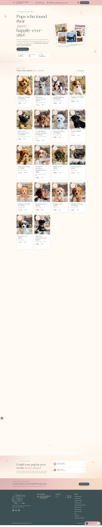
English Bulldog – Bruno (77, 400)
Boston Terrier (23, 304)
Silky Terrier (22, 367)
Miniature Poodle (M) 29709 (24, 98)
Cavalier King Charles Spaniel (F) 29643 (41, 133)
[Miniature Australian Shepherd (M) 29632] (78, 224)
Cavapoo (56, 274)
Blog (75, 513)
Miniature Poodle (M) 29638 (77, 205)
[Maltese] (60, 355)
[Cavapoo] (60, 262)
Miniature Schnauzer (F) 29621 (40, 99)
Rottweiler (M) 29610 (58, 237)
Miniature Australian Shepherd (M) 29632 (76, 239)
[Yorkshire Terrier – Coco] (25, 322)
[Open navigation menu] (14, 2)
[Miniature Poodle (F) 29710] (24, 155)
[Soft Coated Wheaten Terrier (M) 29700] (25, 119)
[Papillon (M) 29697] (77, 85)
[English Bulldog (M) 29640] (60, 85)
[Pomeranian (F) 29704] (78, 155)
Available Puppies (78, 496)
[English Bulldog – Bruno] (77, 387)
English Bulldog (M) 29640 (58, 98)
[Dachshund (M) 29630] (42, 192)
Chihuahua (39, 274)
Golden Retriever (41, 304)
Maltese (56, 367)
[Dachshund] (60, 387)
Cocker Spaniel (76, 274)
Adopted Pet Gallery (78, 500)
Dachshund (57, 399)
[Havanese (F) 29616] (24, 224)
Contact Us (77, 515)
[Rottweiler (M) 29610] (60, 224)
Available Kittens (78, 498)
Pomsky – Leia (40, 366)
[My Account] (78, 2)
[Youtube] (19, 510)
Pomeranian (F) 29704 (76, 168)
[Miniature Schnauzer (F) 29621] (42, 85)
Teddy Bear (22, 273)
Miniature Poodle (77, 334)
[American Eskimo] (42, 387)
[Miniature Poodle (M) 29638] (77, 192)
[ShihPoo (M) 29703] (60, 155)
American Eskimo (41, 399)
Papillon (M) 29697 (77, 97)
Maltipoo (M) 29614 (57, 205)
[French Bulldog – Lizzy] (77, 355)
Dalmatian (21, 399)
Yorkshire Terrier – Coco (24, 335)
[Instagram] (16, 510)
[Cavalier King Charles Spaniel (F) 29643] (42, 119)
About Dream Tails (78, 507)
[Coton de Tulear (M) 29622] (60, 119)
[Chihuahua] (42, 262)
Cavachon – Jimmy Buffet (42, 335)
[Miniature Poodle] (77, 322)
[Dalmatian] (25, 387)
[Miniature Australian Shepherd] (25, 419)
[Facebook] (13, 510)
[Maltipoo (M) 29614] (60, 192)
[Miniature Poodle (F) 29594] (24, 192)
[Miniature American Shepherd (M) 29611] (42, 155)
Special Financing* (78, 509)
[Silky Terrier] (24, 355)
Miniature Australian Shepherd (21, 433)
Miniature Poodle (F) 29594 (24, 205)
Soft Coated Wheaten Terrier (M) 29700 (24, 133)
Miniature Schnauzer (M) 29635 (40, 238)
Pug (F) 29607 (76, 131)
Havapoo (56, 334)
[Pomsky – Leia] (42, 355)
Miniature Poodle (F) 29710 (24, 168)
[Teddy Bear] (25, 262)
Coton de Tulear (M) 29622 (58, 132)
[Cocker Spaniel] (77, 262)
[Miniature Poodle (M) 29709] (25, 85)
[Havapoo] (60, 322)
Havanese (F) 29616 (22, 237)
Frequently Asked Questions (80, 505)
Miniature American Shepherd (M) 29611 (40, 169)
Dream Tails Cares (78, 511)
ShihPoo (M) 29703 (57, 168)
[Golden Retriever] (42, 292)
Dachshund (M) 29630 (41, 205)
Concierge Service (78, 502)
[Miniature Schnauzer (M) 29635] (42, 224)
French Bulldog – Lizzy (77, 367)
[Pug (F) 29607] (77, 119)
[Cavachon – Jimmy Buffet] (42, 322)
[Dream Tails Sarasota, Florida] (22, 2)
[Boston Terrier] (24, 292)
